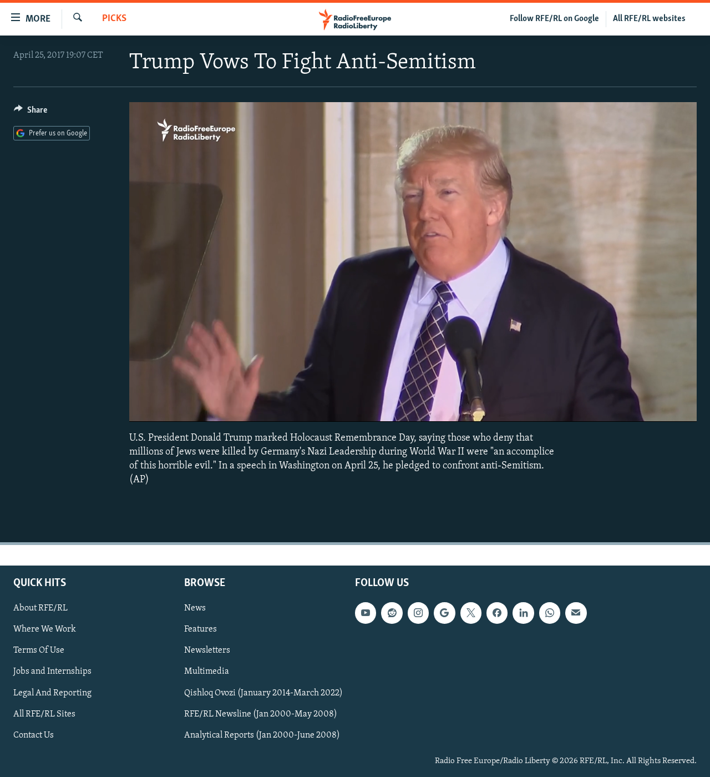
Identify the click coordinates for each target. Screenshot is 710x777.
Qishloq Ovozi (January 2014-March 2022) (263, 693)
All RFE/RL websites (649, 18)
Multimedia (206, 672)
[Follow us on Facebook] (497, 613)
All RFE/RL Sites (44, 714)
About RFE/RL (40, 608)
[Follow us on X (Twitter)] (470, 613)
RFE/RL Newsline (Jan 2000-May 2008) (260, 714)
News (195, 608)
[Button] (30, 112)
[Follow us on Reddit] (391, 613)
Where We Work (44, 629)
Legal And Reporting (52, 693)
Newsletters (207, 651)
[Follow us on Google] (444, 613)
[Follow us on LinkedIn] (523, 613)
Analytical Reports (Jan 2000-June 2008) (262, 735)
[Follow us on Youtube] (365, 613)
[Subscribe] (575, 613)
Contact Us (33, 735)
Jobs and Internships (52, 672)
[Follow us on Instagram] (418, 613)
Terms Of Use (38, 651)
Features (200, 629)
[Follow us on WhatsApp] (549, 613)
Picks (114, 19)
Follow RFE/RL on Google (554, 18)
